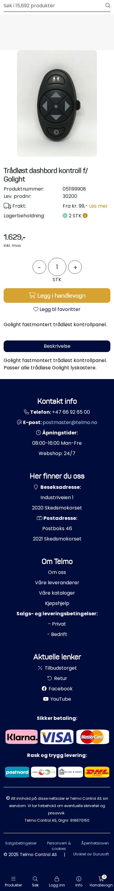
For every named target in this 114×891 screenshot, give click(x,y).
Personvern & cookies (59, 846)
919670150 (79, 820)
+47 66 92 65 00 (71, 412)
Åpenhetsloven (95, 843)
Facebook (60, 688)
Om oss (57, 572)
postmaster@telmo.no (70, 422)
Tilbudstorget (60, 668)
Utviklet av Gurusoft (91, 854)
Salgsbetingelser (20, 843)
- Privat (57, 623)
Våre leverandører (57, 582)
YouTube (60, 699)
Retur (60, 678)
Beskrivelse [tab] (57, 346)
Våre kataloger (57, 592)
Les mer (98, 205)
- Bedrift (57, 634)
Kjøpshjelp (57, 603)
